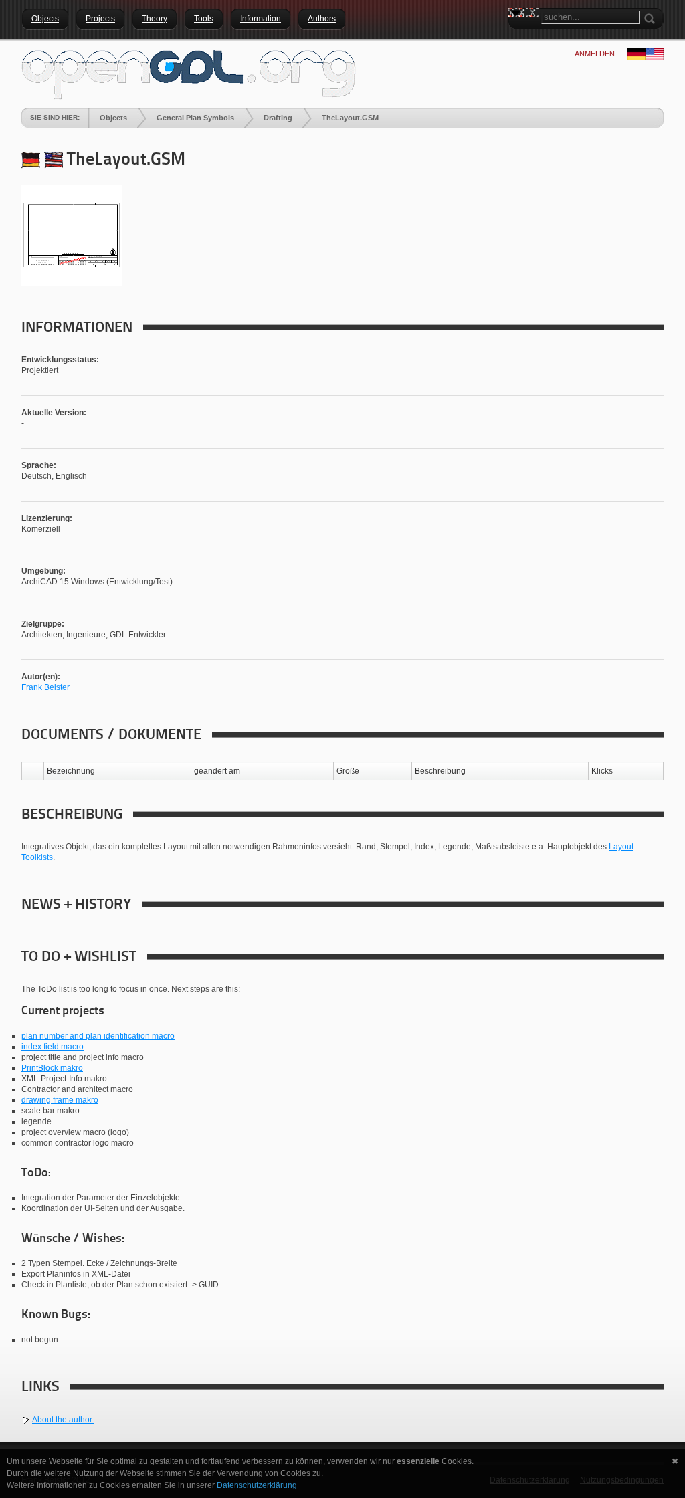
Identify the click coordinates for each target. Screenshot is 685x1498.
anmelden (595, 53)
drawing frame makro (59, 1100)
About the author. (63, 1419)
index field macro (52, 1046)
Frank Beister (45, 687)
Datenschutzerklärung (257, 1485)
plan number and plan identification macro (98, 1036)
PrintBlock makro (52, 1068)
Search (518, 36)
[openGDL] (188, 73)
